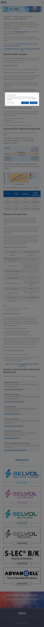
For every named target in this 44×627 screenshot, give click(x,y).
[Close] (37, 93)
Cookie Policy (33, 98)
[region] (22, 99)
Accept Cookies (33, 102)
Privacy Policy (9, 99)
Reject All (25, 102)
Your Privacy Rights (10, 102)
